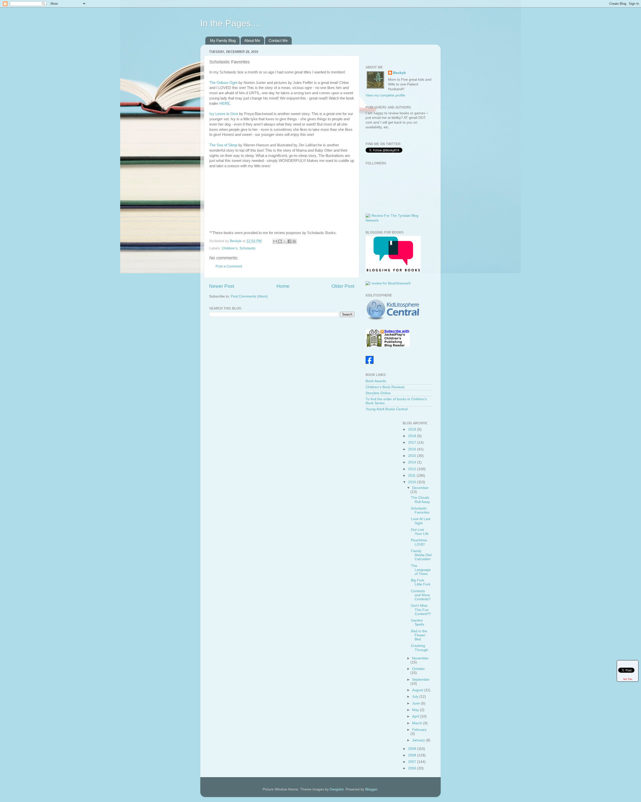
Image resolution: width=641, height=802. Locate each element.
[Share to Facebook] (289, 241)
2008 (412, 755)
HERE (224, 104)
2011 (412, 475)
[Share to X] (284, 241)
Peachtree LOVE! (419, 542)
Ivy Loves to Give (223, 114)
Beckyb (399, 73)
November (420, 658)
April (416, 716)
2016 (412, 449)
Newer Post (221, 286)
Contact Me (278, 40)
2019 (412, 429)
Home (282, 286)
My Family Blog (223, 40)
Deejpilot (337, 789)
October (418, 669)
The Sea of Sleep (223, 145)
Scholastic (248, 248)
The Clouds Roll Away (420, 500)
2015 (412, 456)
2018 (412, 436)
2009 (412, 749)
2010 (412, 482)
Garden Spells (417, 622)
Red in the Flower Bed (419, 635)
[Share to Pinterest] (294, 241)
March (417, 723)
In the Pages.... (230, 23)
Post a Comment (229, 266)
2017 (412, 442)
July (415, 696)
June (416, 703)
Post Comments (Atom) (249, 296)
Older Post (343, 286)
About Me (252, 40)
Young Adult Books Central (387, 409)
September (421, 679)
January (419, 740)
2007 (412, 762)
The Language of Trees (421, 570)
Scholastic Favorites (420, 510)
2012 (412, 469)
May (416, 710)
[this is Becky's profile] (370, 363)
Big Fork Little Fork (420, 582)
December (420, 488)
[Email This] (275, 241)
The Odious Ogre (223, 83)
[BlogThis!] (279, 241)
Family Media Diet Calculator (421, 555)
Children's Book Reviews (385, 387)
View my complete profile (385, 95)
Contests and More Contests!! (421, 595)
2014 (412, 462)
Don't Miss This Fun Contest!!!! (421, 610)
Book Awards (376, 381)
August (418, 690)
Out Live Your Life (420, 532)
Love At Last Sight (420, 521)
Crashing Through (419, 648)
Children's (230, 248)
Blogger (371, 789)
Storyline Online (378, 393)
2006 (412, 768)
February (419, 730)
